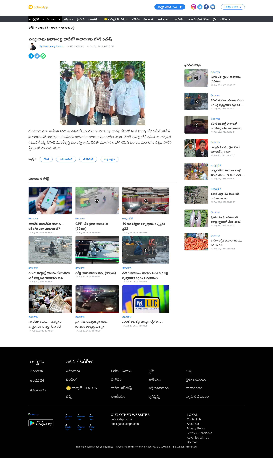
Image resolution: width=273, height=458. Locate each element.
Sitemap (192, 442)
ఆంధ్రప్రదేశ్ (34, 19)
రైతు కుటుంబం (196, 379)
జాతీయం (155, 379)
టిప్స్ (69, 396)
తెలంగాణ (51, 19)
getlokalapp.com (121, 419)
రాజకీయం (118, 396)
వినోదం (116, 379)
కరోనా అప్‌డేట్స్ (121, 388)
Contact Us (194, 419)
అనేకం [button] (223, 19)
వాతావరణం (194, 388)
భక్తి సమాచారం (159, 388)
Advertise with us (198, 437)
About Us (193, 423)
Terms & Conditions (199, 433)
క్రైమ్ (151, 370)
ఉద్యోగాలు (73, 370)
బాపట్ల (54, 27)
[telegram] (31, 57)
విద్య (189, 370)
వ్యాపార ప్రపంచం (197, 396)
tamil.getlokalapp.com (125, 423)
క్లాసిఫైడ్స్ (154, 396)
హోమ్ (31, 27)
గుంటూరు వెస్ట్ (67, 27)
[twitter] (37, 57)
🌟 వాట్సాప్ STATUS (81, 388)
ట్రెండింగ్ (72, 379)
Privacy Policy (196, 428)
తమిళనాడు (38, 390)
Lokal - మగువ (121, 370)
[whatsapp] (43, 57)
